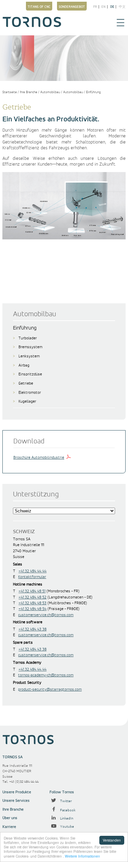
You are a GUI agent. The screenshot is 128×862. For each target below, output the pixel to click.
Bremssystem (30, 347)
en (103, 7)
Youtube (66, 826)
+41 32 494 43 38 (32, 629)
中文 (122, 7)
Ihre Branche (28, 92)
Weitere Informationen (82, 856)
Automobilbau (50, 92)
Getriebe (25, 383)
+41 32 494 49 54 (32, 609)
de (112, 7)
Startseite (9, 92)
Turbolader (27, 338)
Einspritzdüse (30, 374)
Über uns (9, 818)
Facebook (67, 810)
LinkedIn (66, 818)
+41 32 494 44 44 (32, 571)
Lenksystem (29, 356)
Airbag (23, 365)
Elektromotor (29, 392)
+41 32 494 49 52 (32, 597)
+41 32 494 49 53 (32, 603)
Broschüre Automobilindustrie (38, 457)
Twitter (65, 801)
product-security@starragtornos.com (50, 689)
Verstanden (112, 840)
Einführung (93, 92)
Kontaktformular (32, 577)
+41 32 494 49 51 (31, 591)
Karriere (9, 827)
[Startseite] (31, 25)
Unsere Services (16, 800)
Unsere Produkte (16, 792)
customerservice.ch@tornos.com (45, 615)
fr (95, 7)
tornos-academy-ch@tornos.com (45, 675)
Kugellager (27, 401)
